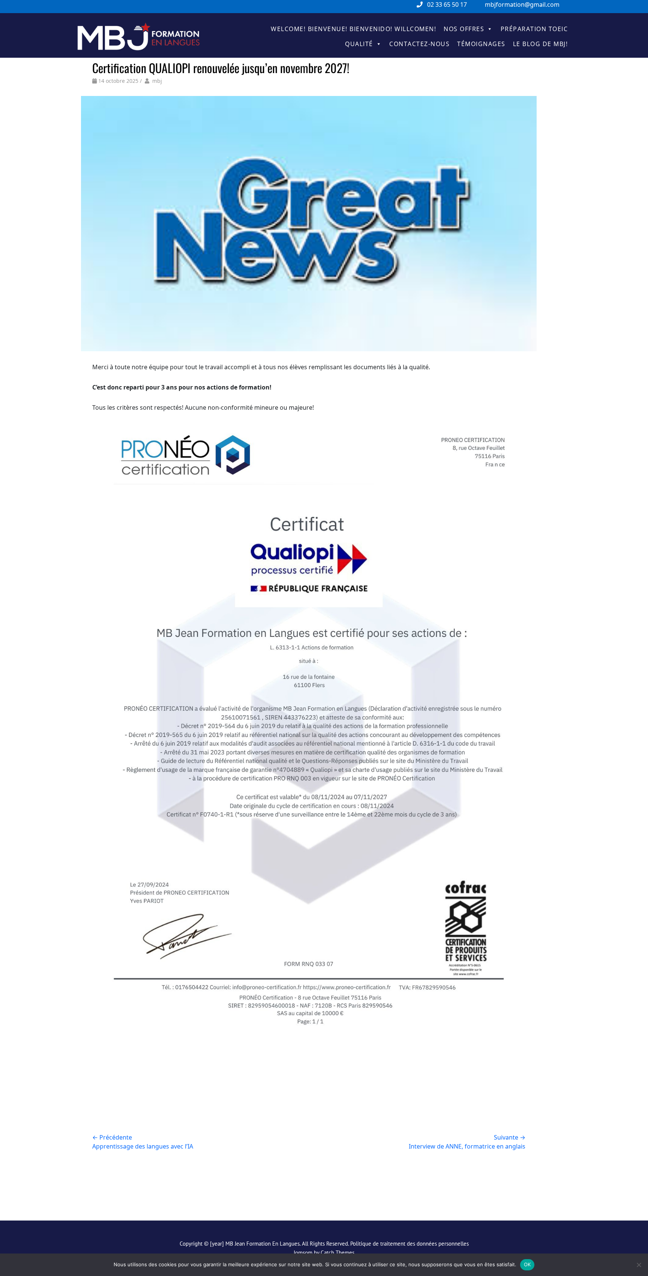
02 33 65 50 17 (447, 4)
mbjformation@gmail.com (522, 4)
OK (527, 1264)
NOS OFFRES (464, 29)
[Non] (638, 1265)
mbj (157, 80)
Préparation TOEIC (534, 29)
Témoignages (481, 44)
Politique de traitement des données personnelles (409, 1243)
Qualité (359, 44)
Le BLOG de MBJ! (540, 44)
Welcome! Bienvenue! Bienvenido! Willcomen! (353, 29)
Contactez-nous (419, 44)
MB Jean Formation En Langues (262, 1243)
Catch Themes (337, 1252)
